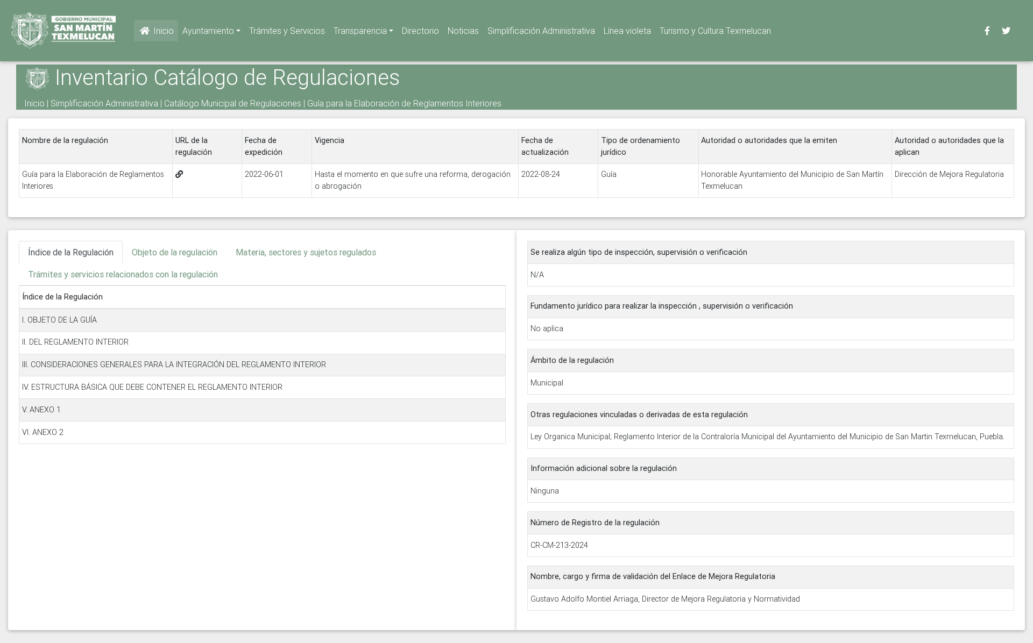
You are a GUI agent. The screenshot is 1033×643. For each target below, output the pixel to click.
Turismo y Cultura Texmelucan (715, 30)
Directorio (420, 30)
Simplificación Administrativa (541, 30)
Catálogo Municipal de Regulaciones (232, 103)
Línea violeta (627, 30)
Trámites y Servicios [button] (287, 30)
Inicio (162, 30)
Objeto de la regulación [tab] (174, 252)
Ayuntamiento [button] (208, 30)
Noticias (463, 30)
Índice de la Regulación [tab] (71, 252)
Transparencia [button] (360, 30)
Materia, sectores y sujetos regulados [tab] (306, 252)
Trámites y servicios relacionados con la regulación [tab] (123, 274)
